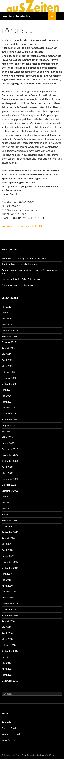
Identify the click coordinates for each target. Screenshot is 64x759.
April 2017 (7, 668)
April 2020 (7, 550)
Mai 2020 (6, 544)
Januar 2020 (8, 556)
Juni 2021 (7, 496)
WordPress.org (9, 740)
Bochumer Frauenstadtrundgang (18, 285)
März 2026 (7, 324)
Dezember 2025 (10, 330)
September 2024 (10, 383)
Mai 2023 (6, 431)
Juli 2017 (6, 656)
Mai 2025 (6, 354)
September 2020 (10, 532)
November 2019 (10, 561)
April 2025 (7, 360)
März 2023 (7, 437)
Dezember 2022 (10, 449)
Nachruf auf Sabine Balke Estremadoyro (22, 279)
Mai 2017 (6, 662)
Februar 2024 (9, 407)
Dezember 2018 (10, 603)
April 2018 (7, 633)
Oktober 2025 (9, 342)
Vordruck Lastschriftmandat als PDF (22, 225)
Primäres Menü (60, 16)
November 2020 (10, 520)
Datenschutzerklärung (11, 755)
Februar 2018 (9, 645)
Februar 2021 (9, 514)
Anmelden (7, 722)
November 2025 (10, 336)
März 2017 (7, 674)
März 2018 (7, 639)
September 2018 (10, 615)
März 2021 (7, 508)
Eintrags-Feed (9, 728)
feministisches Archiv (16, 16)
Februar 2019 (9, 591)
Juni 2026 (7, 312)
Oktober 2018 (9, 609)
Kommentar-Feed (11, 734)
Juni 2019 (7, 573)
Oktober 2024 (9, 377)
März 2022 (7, 472)
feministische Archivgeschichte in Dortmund (24, 258)
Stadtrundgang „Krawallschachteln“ (20, 264)
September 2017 (10, 651)
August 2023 (8, 425)
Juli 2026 (6, 306)
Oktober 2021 (9, 484)
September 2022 (10, 461)
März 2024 (7, 401)
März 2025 (7, 366)
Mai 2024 (6, 395)
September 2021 (10, 490)
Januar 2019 (8, 597)
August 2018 (8, 621)
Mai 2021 (6, 502)
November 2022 (10, 455)
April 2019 (7, 585)
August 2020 (8, 538)
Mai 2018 (6, 627)
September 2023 (10, 419)
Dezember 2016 (10, 680)
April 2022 (7, 466)
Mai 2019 (6, 579)
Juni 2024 (7, 389)
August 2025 (8, 348)
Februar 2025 (9, 372)
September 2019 (10, 567)
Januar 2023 (8, 443)
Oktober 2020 (9, 526)
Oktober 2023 (9, 413)
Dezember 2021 (10, 478)
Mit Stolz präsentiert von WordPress (38, 755)
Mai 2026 (6, 318)
